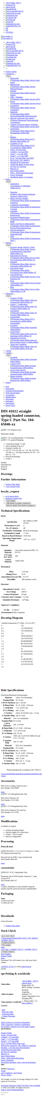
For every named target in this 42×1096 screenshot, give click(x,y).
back (7, 387)
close (8, 76)
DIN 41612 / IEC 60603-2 (28, 938)
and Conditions (6, 1073)
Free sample (11, 501)
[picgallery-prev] (2, 1094)
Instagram (12, 1086)
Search (8, 383)
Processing (24, 774)
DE (7, 28)
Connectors (10, 74)
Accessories (5, 774)
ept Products (13, 938)
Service (8, 243)
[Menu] (6, 68)
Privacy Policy (6, 1075)
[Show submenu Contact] (12, 353)
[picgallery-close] (2, 1092)
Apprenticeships (8, 1014)
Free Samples (6, 954)
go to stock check (12, 496)
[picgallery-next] (4, 1094)
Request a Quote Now (14, 498)
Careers (8, 351)
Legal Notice (17, 1073)
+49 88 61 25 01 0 (8, 967)
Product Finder (11, 72)
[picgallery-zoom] (7, 1092)
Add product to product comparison (18, 503)
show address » (27, 1003)
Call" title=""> (19, 949)
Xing (31, 1086)
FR (7, 30)
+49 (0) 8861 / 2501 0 (30, 981)
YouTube (25, 1086)
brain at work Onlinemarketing (12, 1090)
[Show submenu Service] (12, 243)
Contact (8, 353)
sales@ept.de (26, 967)
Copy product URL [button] (13, 486)
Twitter (19, 1086)
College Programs (8, 1016)
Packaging (31, 774)
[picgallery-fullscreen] (6, 1092)
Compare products (8, 942)
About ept (9, 294)
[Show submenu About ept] (14, 294)
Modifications (15, 774)
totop (3, 947)
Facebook (4, 1086)
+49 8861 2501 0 (7, 940)
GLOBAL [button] (9, 32)
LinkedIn (36, 1086)
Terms (3, 1071)
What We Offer (7, 1012)
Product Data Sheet (13, 484)
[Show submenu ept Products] (11, 135)
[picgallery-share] (4, 1092)
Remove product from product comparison (21, 506)
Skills (8, 179)
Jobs (3, 1010)
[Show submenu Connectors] (15, 74)
